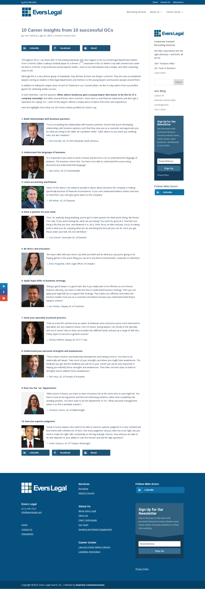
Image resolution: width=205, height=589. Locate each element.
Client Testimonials (87, 520)
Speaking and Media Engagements (95, 529)
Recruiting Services (136, 12)
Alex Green (54, 170)
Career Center (173, 12)
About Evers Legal (87, 511)
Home (155, 2)
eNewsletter (178, 2)
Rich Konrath (55, 140)
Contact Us (165, 2)
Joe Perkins (54, 306)
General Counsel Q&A (65, 35)
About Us (154, 12)
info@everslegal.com (31, 512)
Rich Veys (53, 376)
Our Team (83, 524)
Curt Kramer (55, 237)
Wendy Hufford (56, 339)
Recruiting (83, 488)
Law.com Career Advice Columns (94, 547)
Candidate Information (89, 551)
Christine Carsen (57, 410)
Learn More (160, 72)
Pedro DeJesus (56, 443)
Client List (83, 515)
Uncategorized (161, 104)
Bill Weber (54, 200)
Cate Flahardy (31, 35)
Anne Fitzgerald (56, 263)
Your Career (160, 109)
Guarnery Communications (90, 584)
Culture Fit (159, 95)
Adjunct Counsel (86, 493)
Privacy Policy (163, 175)
